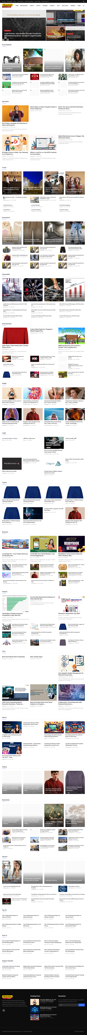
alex (5, 38)
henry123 (4, 658)
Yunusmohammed (62, 139)
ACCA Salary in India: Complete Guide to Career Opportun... (43, 107)
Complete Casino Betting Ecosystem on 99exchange (11, 735)
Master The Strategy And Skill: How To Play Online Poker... (42, 365)
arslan (13, 375)
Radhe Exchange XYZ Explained (19, 898)
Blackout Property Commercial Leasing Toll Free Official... (10, 975)
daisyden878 (61, 200)
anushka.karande (6, 299)
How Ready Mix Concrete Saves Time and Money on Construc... (47, 846)
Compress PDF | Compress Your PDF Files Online (53, 509)
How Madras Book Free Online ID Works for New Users (73, 735)
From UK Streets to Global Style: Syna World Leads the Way (47, 256)
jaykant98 (42, 359)
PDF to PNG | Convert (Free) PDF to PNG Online (70, 310)
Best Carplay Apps (36, 657)
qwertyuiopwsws (15, 643)
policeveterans (71, 888)
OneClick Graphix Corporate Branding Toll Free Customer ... (52, 975)
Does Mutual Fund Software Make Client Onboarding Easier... (20, 625)
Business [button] (45, 5)
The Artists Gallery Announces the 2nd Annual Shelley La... (76, 83)
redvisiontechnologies (44, 627)
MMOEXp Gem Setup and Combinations (18, 357)
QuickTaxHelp (43, 643)
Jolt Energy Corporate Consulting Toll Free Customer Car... (11, 967)
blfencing (70, 848)
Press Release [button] (23, 5)
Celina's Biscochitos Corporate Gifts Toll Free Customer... (53, 967)
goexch (45, 738)
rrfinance (60, 615)
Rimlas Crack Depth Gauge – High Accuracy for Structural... (76, 581)
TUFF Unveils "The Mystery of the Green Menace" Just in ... (76, 75)
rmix (41, 848)
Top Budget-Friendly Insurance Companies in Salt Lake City (12, 614)
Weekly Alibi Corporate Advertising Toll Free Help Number (32, 967)
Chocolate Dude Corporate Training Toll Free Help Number (74, 975)
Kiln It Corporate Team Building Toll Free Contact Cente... (74, 967)
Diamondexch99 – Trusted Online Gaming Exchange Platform (32, 744)
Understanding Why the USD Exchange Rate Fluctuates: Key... (41, 633)
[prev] (4, 25)
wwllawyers (4, 473)
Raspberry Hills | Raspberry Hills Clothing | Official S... (19, 248)
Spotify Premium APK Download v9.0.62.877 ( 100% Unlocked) (15, 304)
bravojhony (33, 901)
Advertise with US (45, 1)
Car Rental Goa (6, 209)
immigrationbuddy (70, 192)
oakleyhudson (48, 882)
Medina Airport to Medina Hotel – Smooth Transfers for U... (32, 189)
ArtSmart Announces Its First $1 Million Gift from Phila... (19, 91)
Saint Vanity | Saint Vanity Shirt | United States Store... (15, 346)
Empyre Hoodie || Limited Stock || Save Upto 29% (48, 248)
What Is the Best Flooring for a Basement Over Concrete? (53, 240)
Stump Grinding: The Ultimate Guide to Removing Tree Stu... (47, 565)
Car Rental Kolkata (35, 205)
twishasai (70, 840)
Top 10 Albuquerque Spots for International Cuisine (73, 925)
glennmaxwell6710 (15, 256)
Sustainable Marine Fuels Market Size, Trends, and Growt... (52, 422)
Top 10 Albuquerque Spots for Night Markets (11, 925)
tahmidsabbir (14, 635)
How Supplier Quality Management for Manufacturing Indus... (70, 674)
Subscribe (81, 1005)
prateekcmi (14, 567)
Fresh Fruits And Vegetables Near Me (11, 886)
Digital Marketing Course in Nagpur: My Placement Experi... (71, 137)
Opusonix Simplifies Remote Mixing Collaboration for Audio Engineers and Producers (64, 22)
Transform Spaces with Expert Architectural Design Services (47, 838)
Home (17, 5)
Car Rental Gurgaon (64, 209)
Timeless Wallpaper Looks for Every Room (54, 822)
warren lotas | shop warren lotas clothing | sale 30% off (19, 640)
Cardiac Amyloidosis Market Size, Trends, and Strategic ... (74, 422)
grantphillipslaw (26, 462)
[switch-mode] (84, 1)
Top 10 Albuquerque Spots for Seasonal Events (10, 916)
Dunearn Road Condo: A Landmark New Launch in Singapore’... (14, 846)
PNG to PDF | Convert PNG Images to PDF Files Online (71, 304)
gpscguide (32, 156)
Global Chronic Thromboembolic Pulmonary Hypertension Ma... (10, 422)
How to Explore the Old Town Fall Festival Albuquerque (10, 950)
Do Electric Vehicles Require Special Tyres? (32, 297)
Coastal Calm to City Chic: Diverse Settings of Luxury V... (76, 838)
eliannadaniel (71, 567)
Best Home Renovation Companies (13, 657)
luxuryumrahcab (27, 192)
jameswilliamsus (69, 299)
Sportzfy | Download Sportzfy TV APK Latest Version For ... (43, 304)
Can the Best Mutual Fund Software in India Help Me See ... (42, 598)
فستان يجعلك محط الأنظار (29, 438)
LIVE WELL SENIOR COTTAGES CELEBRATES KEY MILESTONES (47, 83)
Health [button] (32, 5)
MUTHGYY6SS (26, 425)
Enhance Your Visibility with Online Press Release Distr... (53, 67)
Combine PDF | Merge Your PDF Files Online (69, 315)
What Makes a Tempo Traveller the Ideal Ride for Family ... (48, 198)
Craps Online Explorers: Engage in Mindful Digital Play (41, 330)
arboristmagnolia (71, 575)
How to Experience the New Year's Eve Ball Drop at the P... (32, 941)
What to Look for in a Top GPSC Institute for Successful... (43, 153)
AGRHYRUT (42, 250)
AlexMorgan (32, 706)
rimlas (69, 583)
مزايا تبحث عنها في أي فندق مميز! (9, 438)
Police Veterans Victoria (73, 886)
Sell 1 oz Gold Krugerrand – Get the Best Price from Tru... (76, 565)
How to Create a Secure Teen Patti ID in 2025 (76, 373)
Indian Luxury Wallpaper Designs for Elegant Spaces (47, 830)
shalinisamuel (14, 832)
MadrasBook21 (68, 738)
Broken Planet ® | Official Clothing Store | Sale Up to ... (74, 500)
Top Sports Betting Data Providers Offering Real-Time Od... (74, 744)
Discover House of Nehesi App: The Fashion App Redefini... (55, 36)
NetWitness (60, 706)
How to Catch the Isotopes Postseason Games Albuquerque (52, 941)
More (79, 5)
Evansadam (42, 1010)
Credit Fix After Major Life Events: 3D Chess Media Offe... (74, 66)
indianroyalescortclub (7, 895)
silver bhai (25, 726)
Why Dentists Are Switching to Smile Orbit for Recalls (32, 879)
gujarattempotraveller (44, 200)
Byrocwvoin (60, 349)
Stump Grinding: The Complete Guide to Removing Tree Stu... (75, 573)
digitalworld (5, 792)
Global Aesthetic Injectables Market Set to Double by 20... (20, 573)
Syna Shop (68, 243)
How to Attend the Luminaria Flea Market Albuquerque (32, 950)
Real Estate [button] (65, 5)
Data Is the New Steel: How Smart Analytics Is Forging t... (41, 703)
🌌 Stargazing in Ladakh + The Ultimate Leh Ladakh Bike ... (15, 198)
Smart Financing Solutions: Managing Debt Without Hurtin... (31, 459)
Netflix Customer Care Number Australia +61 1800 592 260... (11, 878)
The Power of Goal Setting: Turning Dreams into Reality (72, 894)
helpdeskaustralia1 (7, 882)
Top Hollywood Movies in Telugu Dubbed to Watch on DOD (47, 357)
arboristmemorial (43, 567)
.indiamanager (68, 747)
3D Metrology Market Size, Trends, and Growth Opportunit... (11, 296)
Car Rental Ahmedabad (64, 205)
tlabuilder (14, 840)
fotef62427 (4, 706)
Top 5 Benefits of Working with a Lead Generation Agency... (10, 821)
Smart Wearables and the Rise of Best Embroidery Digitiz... (42, 899)
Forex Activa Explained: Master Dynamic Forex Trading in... (19, 633)
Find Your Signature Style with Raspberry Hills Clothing (32, 240)
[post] (24, 25)
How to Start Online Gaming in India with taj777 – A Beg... (11, 756)
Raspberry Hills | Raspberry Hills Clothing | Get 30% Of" (31, 422)
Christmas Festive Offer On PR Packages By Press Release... (47, 75)
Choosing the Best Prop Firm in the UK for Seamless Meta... (32, 521)
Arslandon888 (5, 349)
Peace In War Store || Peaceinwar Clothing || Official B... (10, 500)
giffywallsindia (48, 825)
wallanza (68, 825)
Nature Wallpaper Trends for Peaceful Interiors (74, 822)
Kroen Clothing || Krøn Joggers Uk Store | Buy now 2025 (76, 625)
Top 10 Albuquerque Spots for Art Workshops (32, 925)
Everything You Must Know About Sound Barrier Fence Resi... (76, 846)
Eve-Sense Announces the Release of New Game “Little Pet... (20, 75)
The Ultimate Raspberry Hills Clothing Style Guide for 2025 (75, 248)
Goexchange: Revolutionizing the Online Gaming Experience (53, 735)
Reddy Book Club (33, 333)
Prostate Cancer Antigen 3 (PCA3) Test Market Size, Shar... (32, 788)
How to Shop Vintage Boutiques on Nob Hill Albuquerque (11, 941)
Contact (3, 1)
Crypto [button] (38, 5)
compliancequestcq (62, 676)
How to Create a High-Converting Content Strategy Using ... (19, 830)
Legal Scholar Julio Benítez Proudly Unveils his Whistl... (74, 36)
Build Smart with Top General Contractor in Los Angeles (18, 838)
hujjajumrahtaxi (6, 192)
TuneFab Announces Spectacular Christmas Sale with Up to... (19, 83)
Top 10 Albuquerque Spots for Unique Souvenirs (31, 916)
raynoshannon (34, 895)
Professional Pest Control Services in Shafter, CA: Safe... (42, 581)
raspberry (26, 243)
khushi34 (32, 110)
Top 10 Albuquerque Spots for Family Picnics (54, 925)
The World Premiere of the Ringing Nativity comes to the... (32, 66)
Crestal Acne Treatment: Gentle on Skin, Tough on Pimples (74, 401)
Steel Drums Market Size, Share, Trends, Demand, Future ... (31, 821)
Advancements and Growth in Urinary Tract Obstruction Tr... (31, 401)
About (15, 1)
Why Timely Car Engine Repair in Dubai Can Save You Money (53, 296)
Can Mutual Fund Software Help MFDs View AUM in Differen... (47, 625)
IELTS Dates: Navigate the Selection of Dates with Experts (14, 124)
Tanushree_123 (5, 127)
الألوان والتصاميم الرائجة (70, 438)
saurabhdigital (5, 404)
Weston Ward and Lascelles (9, 471)
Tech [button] (58, 5)
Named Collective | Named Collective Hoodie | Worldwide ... (74, 788)
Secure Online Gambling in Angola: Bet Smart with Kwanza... (14, 581)
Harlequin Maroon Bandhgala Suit (20, 255)
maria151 (4, 617)
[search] (83, 5)
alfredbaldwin (34, 889)
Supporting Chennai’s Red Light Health (12, 894)
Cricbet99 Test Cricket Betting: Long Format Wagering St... (42, 554)
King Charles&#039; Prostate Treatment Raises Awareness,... (47, 91)
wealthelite (32, 600)
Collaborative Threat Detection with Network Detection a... (70, 703)
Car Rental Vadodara (36, 209)
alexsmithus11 (26, 524)
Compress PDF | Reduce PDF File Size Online (41, 315)
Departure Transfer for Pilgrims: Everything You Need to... (52, 189)
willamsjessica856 (48, 243)
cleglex (45, 474)
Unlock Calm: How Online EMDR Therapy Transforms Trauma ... (71, 899)
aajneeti (4, 825)
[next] (43, 25)
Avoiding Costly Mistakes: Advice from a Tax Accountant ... (48, 640)
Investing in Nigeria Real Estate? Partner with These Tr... (75, 830)
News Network (20, 1)
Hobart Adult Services (8, 364)
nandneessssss (6, 200)
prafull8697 (46, 404)
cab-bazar (5, 206)
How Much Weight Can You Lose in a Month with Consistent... (11, 401)
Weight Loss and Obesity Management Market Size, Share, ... (11, 788)
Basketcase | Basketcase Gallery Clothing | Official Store (10, 239)
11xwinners (70, 375)
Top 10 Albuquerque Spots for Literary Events (73, 916)
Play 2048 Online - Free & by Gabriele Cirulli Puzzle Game (15, 310)
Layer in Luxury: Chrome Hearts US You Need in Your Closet (74, 239)
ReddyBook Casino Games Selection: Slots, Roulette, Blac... (70, 554)
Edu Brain (4, 156)
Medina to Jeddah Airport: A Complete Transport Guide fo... (11, 189)
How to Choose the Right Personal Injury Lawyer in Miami (53, 451)
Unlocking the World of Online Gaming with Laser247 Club (31, 723)
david (32, 635)
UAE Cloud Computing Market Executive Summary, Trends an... (13, 703)
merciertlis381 (48, 299)
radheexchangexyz (16, 900)
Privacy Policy (9, 1)
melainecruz (5, 365)
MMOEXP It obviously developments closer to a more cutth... (75, 366)
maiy (3, 440)
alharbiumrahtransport (49, 192)
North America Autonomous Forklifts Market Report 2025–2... (74, 296)
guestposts (5, 307)
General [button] (73, 5)
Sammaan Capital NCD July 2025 (69, 613)
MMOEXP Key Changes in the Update (75, 357)
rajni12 (4, 848)
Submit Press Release (29, 1)
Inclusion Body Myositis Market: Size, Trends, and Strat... (52, 401)
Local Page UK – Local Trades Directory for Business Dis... (15, 554)
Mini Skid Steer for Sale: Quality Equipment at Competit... (41, 887)
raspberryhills (14, 250)
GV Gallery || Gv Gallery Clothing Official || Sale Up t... (75, 640)
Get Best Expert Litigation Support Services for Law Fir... (53, 472)
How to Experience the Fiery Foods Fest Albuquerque (74, 950)
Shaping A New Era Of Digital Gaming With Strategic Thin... (47, 373)
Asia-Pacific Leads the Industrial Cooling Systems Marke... (19, 565)
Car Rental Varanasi (7, 205)
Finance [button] (52, 5)
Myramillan (14, 359)
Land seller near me (51, 880)
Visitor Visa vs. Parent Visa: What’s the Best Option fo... (74, 190)
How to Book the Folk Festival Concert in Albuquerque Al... (52, 950)
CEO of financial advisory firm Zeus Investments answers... (76, 91)
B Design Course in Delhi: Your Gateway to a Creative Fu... (15, 153)
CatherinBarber (27, 882)
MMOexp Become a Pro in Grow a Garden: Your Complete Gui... (69, 346)
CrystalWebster (71, 832)
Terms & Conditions (79, 1031)
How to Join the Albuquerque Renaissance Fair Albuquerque (73, 941)
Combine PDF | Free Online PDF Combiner (12, 315)
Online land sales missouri (74, 880)
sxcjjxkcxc (5, 243)
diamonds (25, 747)
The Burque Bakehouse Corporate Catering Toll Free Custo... (32, 975)
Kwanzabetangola (6, 583)
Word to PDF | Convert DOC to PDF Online (74, 459)
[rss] (3, 1010)
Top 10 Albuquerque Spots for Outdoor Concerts (52, 916)
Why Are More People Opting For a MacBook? (11, 67)
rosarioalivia (33, 583)
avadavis (67, 404)
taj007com (4, 759)
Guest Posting (37, 1)
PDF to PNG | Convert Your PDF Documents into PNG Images (43, 310)
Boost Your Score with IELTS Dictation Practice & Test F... (70, 107)
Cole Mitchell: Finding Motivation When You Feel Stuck (43, 894)
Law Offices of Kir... (48, 454)
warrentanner (27, 299)
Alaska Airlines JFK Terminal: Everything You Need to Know (71, 198)
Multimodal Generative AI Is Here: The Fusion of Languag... (48, 1007)
